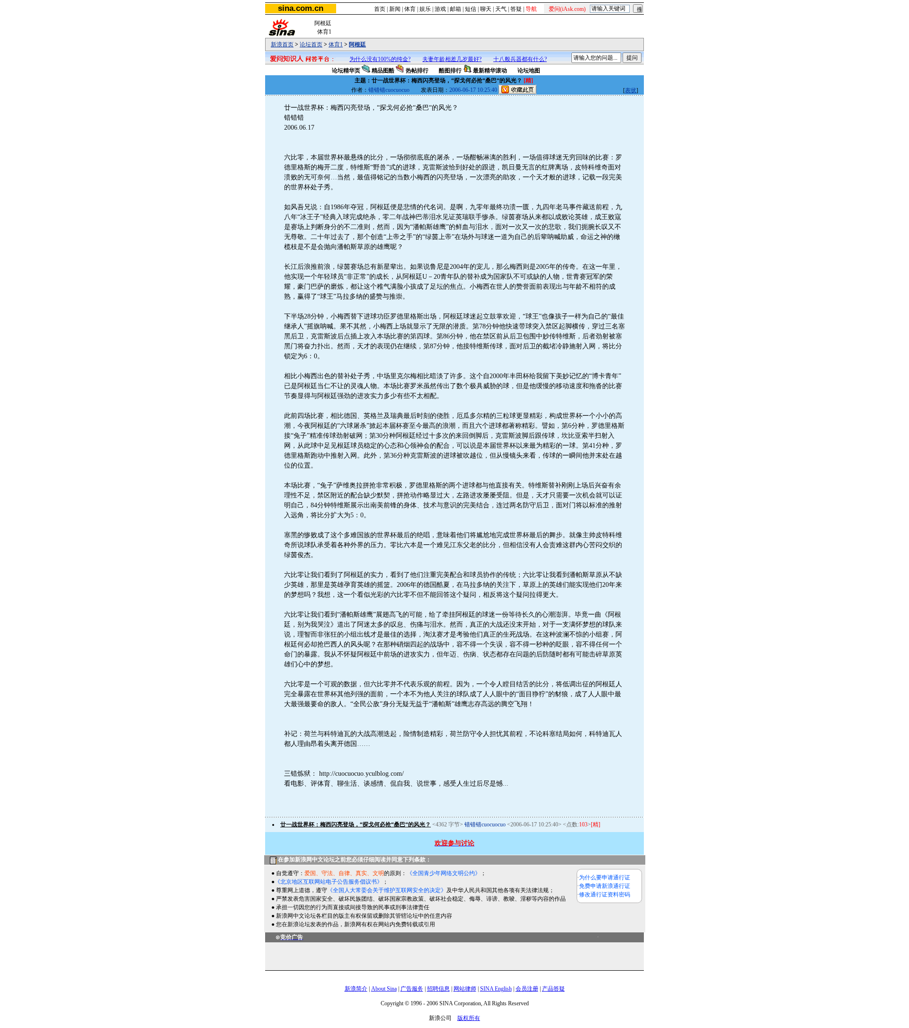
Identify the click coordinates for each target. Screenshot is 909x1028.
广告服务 (412, 988)
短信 (470, 9)
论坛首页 (311, 44)
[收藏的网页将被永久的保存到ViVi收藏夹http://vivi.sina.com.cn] (517, 90)
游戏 (440, 9)
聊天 (485, 9)
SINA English (496, 988)
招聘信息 (438, 988)
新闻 (395, 9)
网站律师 (465, 988)
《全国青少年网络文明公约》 (444, 873)
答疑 (516, 9)
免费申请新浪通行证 (604, 886)
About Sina (384, 988)
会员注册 (527, 988)
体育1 (336, 44)
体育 (410, 9)
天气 (501, 9)
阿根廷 (357, 44)
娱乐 (425, 9)
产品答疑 (553, 988)
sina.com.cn (300, 8)
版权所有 (468, 1018)
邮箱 (455, 9)
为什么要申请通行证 (604, 877)
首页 (379, 9)
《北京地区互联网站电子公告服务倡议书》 (329, 881)
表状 (630, 90)
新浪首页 (282, 44)
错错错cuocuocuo (389, 90)
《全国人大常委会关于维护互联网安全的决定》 (386, 890)
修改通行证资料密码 (604, 894)
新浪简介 (356, 988)
